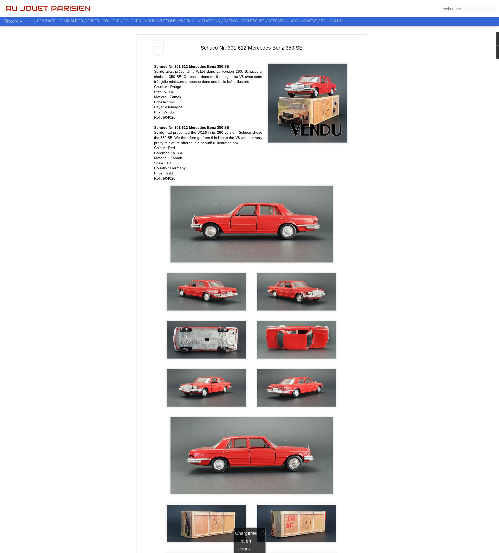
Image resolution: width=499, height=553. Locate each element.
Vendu (168, 112)
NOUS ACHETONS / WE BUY (169, 21)
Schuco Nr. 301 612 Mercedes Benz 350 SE (252, 48)
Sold (169, 173)
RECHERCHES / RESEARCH (264, 21)
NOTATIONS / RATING (218, 21)
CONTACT (46, 21)
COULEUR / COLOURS (122, 21)
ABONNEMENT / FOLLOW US (316, 21)
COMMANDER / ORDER (78, 21)
